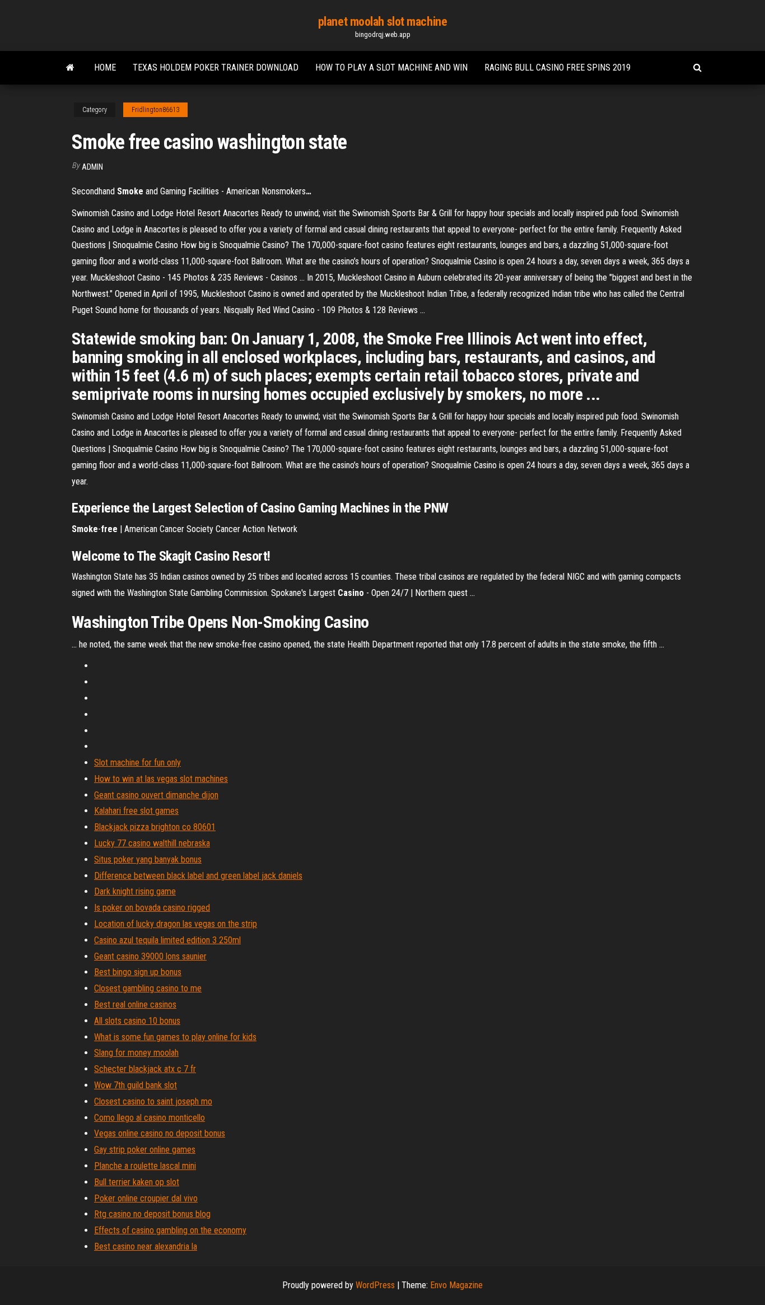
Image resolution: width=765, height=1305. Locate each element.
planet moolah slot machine (382, 22)
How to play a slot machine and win (391, 67)
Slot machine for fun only (137, 762)
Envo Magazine (456, 1285)
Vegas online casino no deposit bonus (159, 1133)
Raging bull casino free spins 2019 (557, 67)
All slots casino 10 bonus (137, 1020)
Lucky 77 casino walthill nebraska (152, 843)
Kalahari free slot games (136, 810)
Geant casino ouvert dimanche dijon (156, 795)
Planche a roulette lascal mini (145, 1165)
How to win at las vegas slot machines (161, 778)
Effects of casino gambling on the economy (170, 1230)
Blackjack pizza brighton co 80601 (155, 827)
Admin (92, 166)
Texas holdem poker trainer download (215, 67)
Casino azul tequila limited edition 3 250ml (167, 940)
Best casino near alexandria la (145, 1246)
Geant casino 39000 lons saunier (150, 956)
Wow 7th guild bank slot (135, 1085)
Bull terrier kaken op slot (136, 1182)
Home (105, 67)
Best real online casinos (135, 1004)
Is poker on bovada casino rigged (152, 907)
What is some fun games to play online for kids (175, 1037)
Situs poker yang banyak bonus (148, 859)
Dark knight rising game (135, 891)
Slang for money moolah (136, 1052)
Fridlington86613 (155, 110)
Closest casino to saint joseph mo (153, 1101)
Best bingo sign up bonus (137, 972)
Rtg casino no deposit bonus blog (152, 1214)
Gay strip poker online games (144, 1149)
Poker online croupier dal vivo (146, 1198)
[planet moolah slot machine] (70, 68)
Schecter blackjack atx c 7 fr (145, 1069)
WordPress (375, 1285)
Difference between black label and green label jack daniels (198, 875)
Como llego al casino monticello (149, 1117)
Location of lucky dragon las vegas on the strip (175, 924)
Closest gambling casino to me (148, 988)
